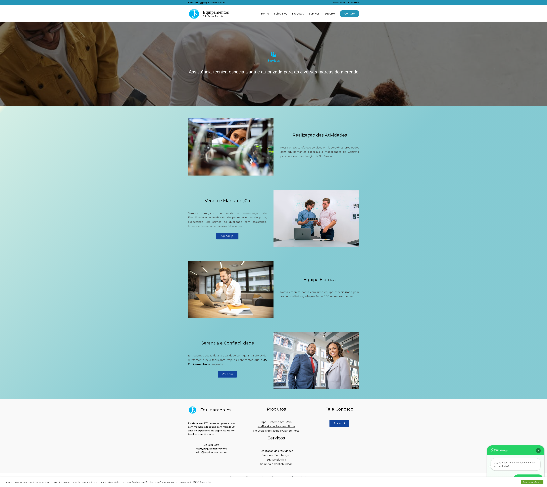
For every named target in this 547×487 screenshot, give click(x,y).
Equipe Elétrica (276, 459)
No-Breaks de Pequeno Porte (276, 426)
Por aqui (227, 374)
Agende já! (227, 236)
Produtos (298, 13)
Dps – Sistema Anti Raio (276, 422)
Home (265, 13)
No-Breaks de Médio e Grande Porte (276, 430)
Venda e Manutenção (276, 455)
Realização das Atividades (276, 451)
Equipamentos (216, 12)
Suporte (330, 13)
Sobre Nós (280, 13)
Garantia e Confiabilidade (276, 464)
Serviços (314, 13)
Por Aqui (339, 423)
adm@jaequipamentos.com (211, 452)
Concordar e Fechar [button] (532, 482)
